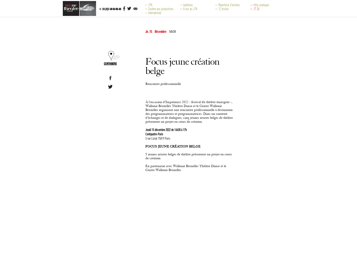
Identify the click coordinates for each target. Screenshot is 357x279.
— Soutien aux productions (159, 9)
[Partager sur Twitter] (110, 87)
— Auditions (186, 5)
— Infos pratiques (259, 5)
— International (153, 13)
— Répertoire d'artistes (227, 5)
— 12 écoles (222, 9)
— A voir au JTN (188, 9)
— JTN (148, 5)
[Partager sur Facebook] (110, 79)
